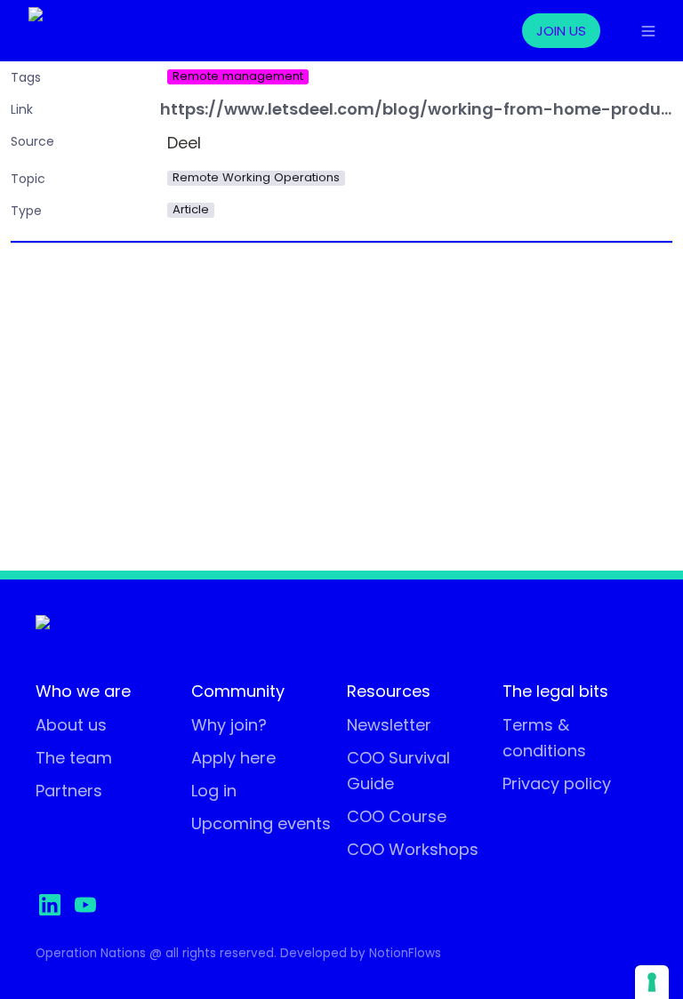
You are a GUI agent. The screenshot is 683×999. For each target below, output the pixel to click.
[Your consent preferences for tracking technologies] (652, 982)
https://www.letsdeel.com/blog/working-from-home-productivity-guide (416, 110)
